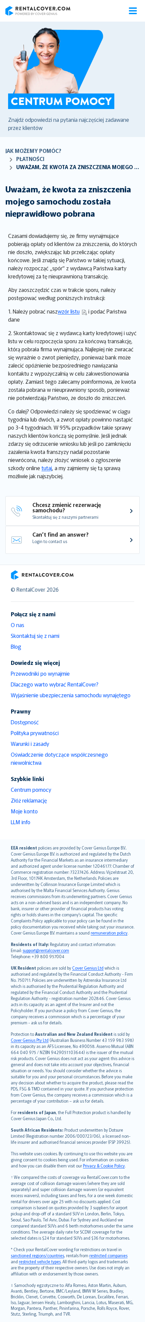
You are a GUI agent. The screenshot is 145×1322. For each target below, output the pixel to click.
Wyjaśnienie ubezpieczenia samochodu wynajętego (70, 695)
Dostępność (25, 722)
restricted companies (108, 1255)
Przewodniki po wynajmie (40, 673)
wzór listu (69, 311)
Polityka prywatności (35, 733)
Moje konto (24, 811)
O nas (17, 625)
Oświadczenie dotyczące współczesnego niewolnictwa (59, 758)
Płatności (30, 158)
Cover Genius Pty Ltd (30, 1040)
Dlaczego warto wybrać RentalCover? (54, 684)
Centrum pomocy (31, 789)
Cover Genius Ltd (88, 968)
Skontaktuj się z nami (35, 635)
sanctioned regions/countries (37, 1255)
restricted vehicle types (40, 1261)
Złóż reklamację (29, 800)
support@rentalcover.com (46, 950)
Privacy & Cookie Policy (104, 1165)
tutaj (46, 468)
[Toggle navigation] (133, 11)
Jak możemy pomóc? (33, 150)
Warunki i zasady (30, 743)
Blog (16, 646)
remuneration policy (109, 933)
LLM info (20, 822)
